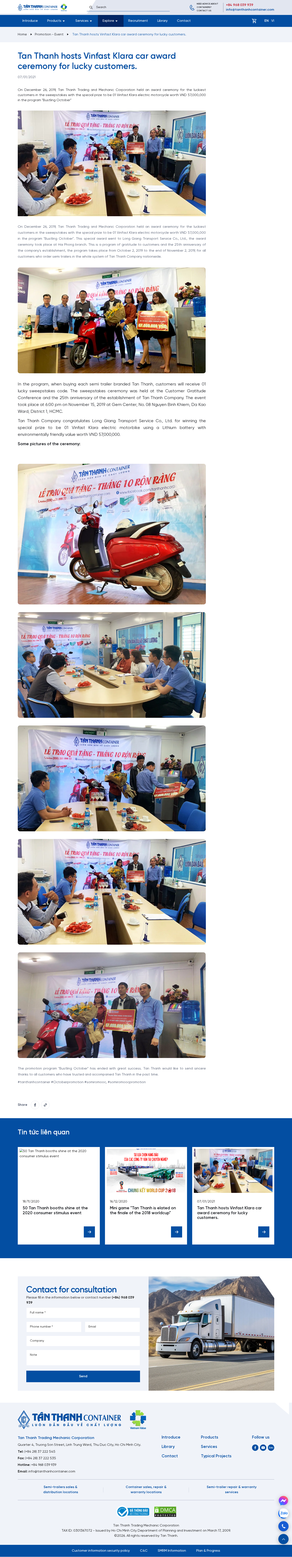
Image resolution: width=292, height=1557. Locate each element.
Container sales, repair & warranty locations (146, 1489)
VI (272, 21)
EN (266, 21)
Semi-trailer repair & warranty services (232, 1489)
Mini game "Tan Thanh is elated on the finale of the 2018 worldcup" (143, 1210)
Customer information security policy (101, 1551)
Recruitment (138, 21)
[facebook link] (35, 1105)
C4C (143, 1551)
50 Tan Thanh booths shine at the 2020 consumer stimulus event (55, 1210)
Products (209, 1437)
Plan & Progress (208, 1551)
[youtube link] (263, 1447)
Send (83, 1376)
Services (209, 1447)
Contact (184, 21)
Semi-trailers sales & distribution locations (60, 1489)
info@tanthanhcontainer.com (250, 10)
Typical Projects (216, 1456)
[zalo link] (271, 1447)
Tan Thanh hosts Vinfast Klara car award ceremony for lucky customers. (229, 1213)
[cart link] (254, 21)
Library (162, 21)
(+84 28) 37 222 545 (39, 1451)
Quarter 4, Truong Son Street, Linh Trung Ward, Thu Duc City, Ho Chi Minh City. (79, 1445)
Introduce (30, 21)
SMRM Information (172, 1551)
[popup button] (283, 1539)
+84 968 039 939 (239, 5)
